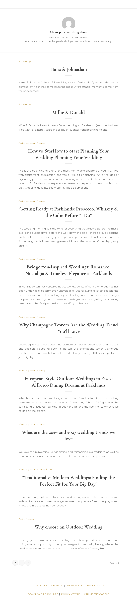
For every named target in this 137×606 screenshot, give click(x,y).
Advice (21, 143)
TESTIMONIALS (74, 585)
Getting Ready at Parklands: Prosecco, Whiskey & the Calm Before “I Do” (68, 212)
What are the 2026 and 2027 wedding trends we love (68, 435)
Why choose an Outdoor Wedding (68, 527)
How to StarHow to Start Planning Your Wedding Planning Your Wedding (68, 154)
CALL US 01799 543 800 (96, 594)
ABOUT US (57, 585)
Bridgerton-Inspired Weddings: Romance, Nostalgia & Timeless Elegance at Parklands (68, 270)
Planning (41, 143)
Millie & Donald (68, 112)
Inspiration (30, 143)
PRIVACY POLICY (95, 585)
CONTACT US (40, 585)
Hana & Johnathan (68, 69)
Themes (49, 469)
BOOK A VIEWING (71, 594)
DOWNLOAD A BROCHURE (43, 594)
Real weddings (25, 61)
